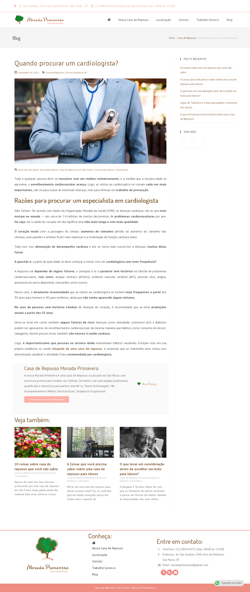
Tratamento (122, 169)
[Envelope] (175, 572)
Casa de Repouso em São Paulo (76, 169)
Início (172, 38)
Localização (163, 20)
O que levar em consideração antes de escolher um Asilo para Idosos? (142, 469)
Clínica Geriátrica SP (76, 72)
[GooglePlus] (198, 143)
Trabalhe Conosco (207, 20)
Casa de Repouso (186, 38)
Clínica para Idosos (104, 169)
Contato (184, 20)
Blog (229, 20)
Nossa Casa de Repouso (133, 20)
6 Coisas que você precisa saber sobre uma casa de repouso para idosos (86, 469)
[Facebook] (186, 143)
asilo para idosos (49, 169)
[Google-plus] (169, 572)
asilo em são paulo (28, 169)
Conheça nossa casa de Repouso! (46, 399)
